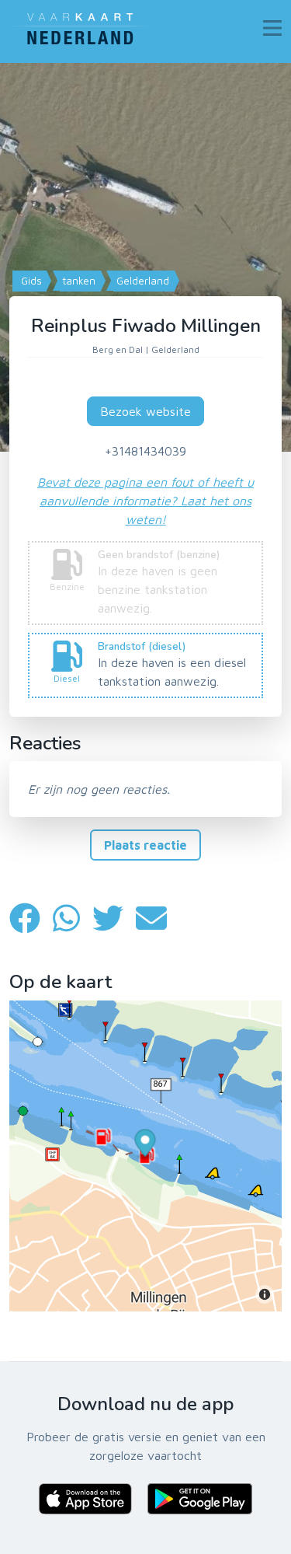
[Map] (145, 257)
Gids (30, 280)
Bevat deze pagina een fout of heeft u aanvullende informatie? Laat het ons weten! (145, 500)
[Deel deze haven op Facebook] (31, 918)
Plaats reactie (145, 845)
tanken (77, 280)
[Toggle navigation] (272, 28)
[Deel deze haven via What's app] (72, 918)
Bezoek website (145, 411)
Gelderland (141, 280)
